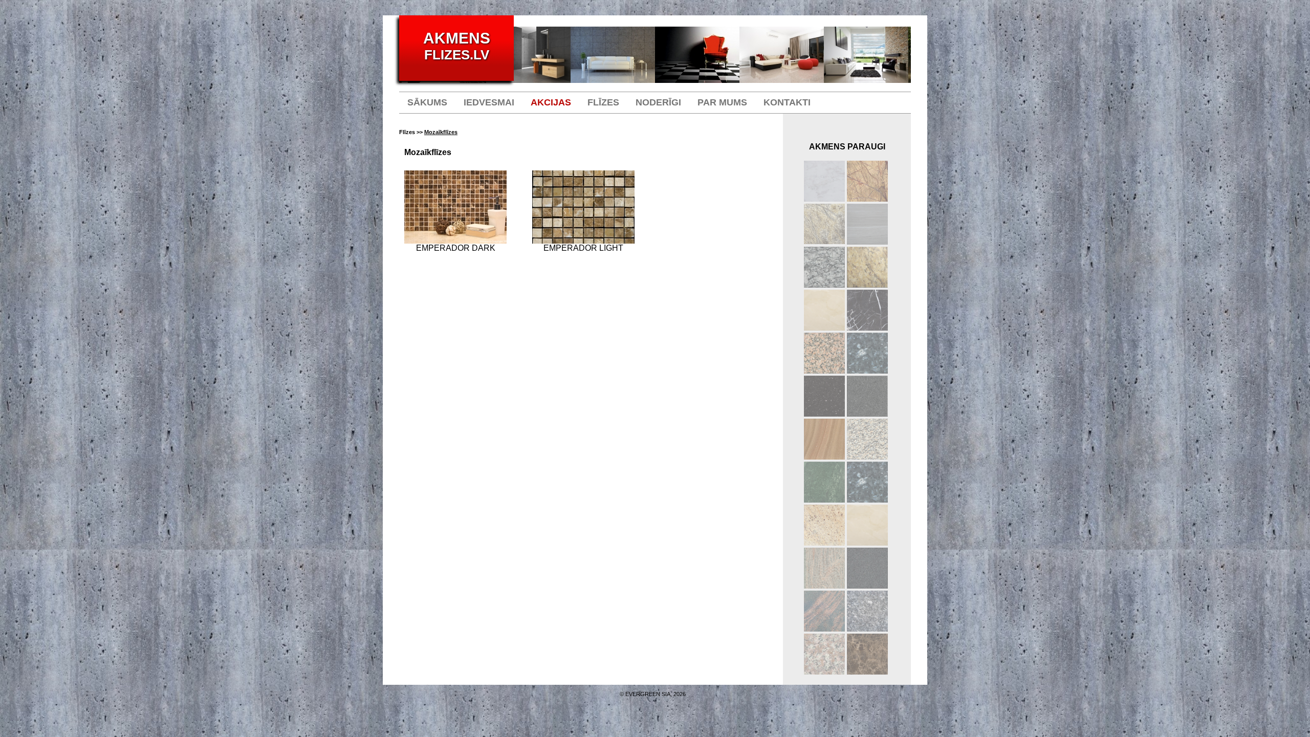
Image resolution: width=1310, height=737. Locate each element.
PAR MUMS (722, 102)
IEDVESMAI (489, 102)
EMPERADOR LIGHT (583, 248)
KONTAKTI (787, 102)
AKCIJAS (551, 102)
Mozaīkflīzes (440, 132)
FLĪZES (603, 102)
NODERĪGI (658, 102)
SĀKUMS (427, 102)
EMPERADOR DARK (455, 248)
